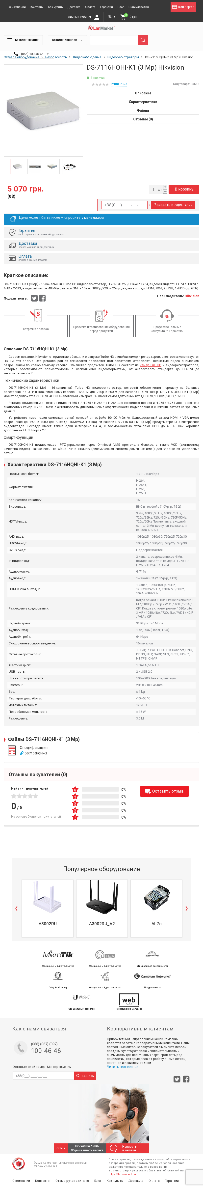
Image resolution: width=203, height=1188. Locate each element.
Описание (143, 93)
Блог (121, 7)
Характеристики (143, 102)
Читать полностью (122, 1067)
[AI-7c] (156, 897)
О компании (17, 7)
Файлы (143, 110)
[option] (43, 110)
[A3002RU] (47, 897)
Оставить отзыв (168, 791)
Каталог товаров (26, 40)
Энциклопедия (138, 7)
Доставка (73, 7)
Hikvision (192, 296)
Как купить (55, 7)
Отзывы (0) (143, 119)
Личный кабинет (80, 17)
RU (111, 16)
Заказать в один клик (173, 205)
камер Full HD (150, 365)
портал (186, 7)
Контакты (36, 7)
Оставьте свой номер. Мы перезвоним (42, 1067)
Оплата (90, 7)
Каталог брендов (65, 40)
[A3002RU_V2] (101, 897)
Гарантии (106, 7)
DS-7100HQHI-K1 (36, 753)
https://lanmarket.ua (122, 1174)
